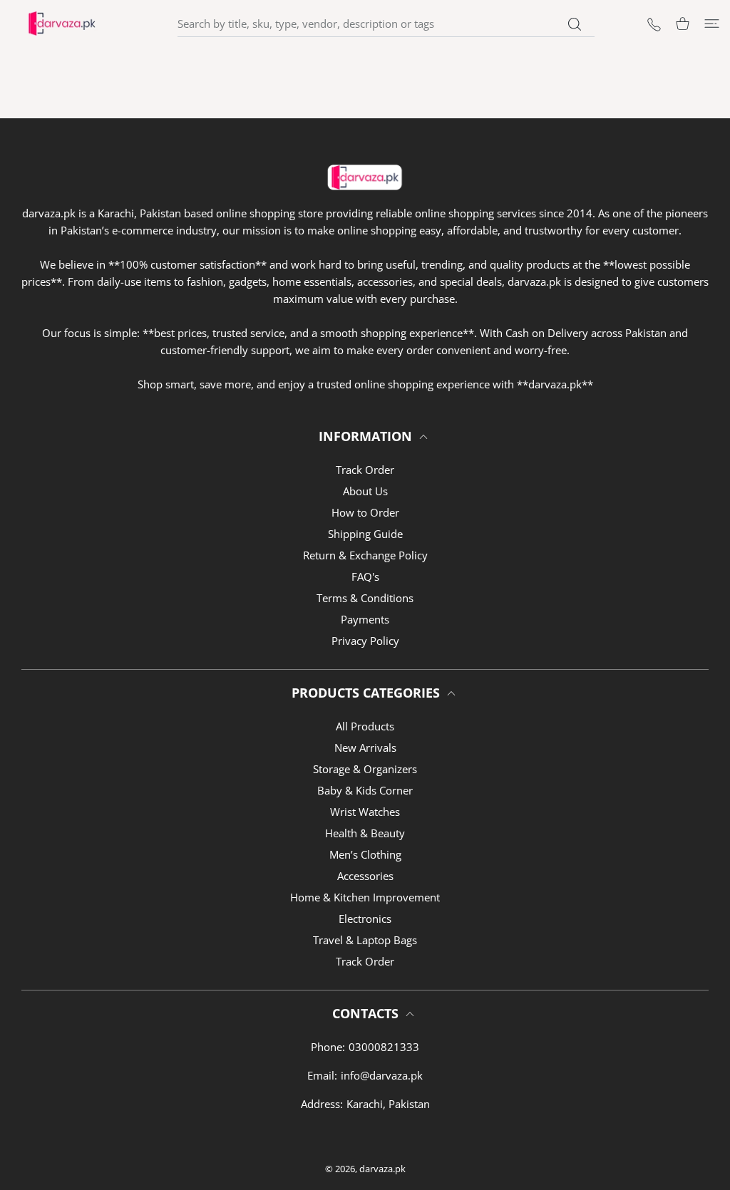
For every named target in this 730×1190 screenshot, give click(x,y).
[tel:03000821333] (654, 23)
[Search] (575, 24)
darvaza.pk (382, 1168)
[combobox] (386, 23)
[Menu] (711, 24)
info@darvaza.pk (382, 1075)
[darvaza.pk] (62, 23)
